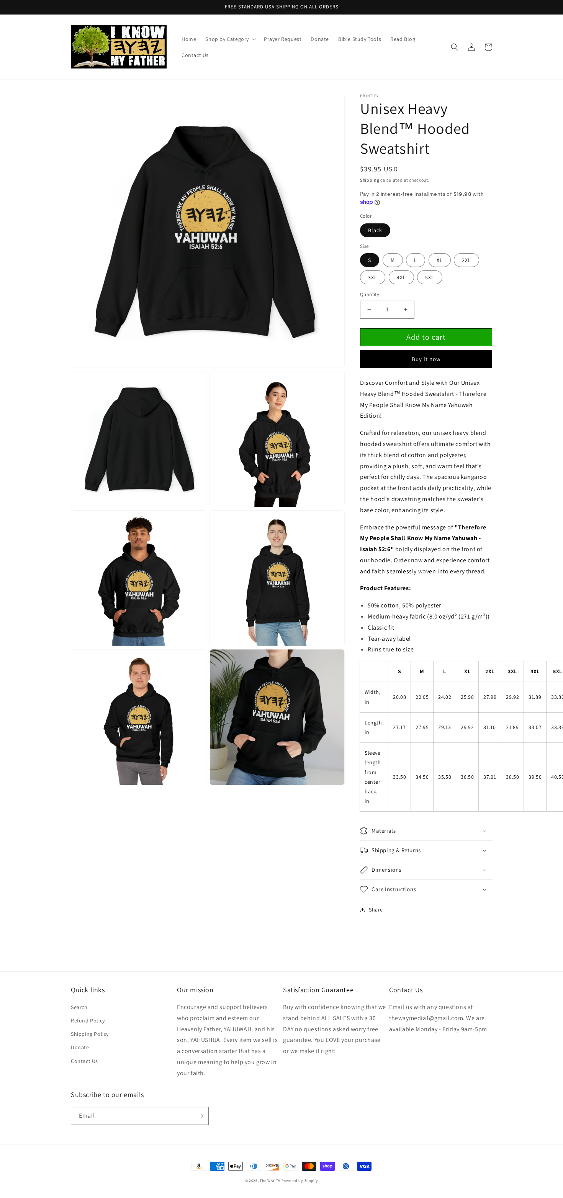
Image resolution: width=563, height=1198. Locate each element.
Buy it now (426, 359)
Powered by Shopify (300, 1180)
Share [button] (376, 909)
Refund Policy (88, 1020)
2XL (466, 260)
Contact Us (84, 1061)
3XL (372, 277)
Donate (80, 1047)
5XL (429, 277)
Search (79, 1007)
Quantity (369, 294)
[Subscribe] (199, 1116)
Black (375, 230)
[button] (230, 39)
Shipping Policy (90, 1033)
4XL (401, 277)
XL (440, 260)
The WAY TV (270, 1180)
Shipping (370, 180)
